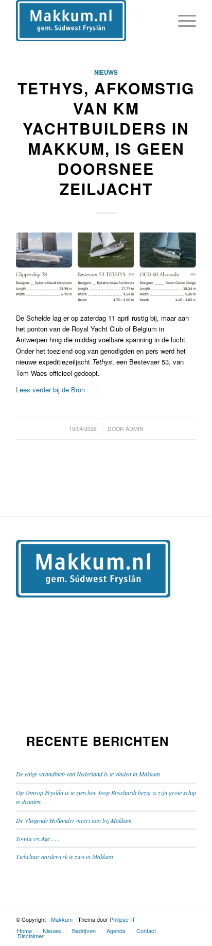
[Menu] (182, 20)
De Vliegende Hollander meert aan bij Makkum (74, 820)
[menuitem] (24, 930)
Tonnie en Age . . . (37, 838)
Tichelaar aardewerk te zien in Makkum (64, 856)
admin (135, 429)
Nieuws (106, 72)
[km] (106, 267)
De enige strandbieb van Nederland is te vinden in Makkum (88, 774)
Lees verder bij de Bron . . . (56, 389)
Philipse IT (122, 919)
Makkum (62, 919)
